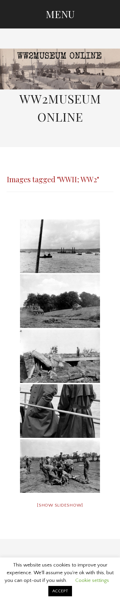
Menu (60, 14)
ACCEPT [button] (60, 591)
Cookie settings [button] (92, 580)
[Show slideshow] (60, 505)
